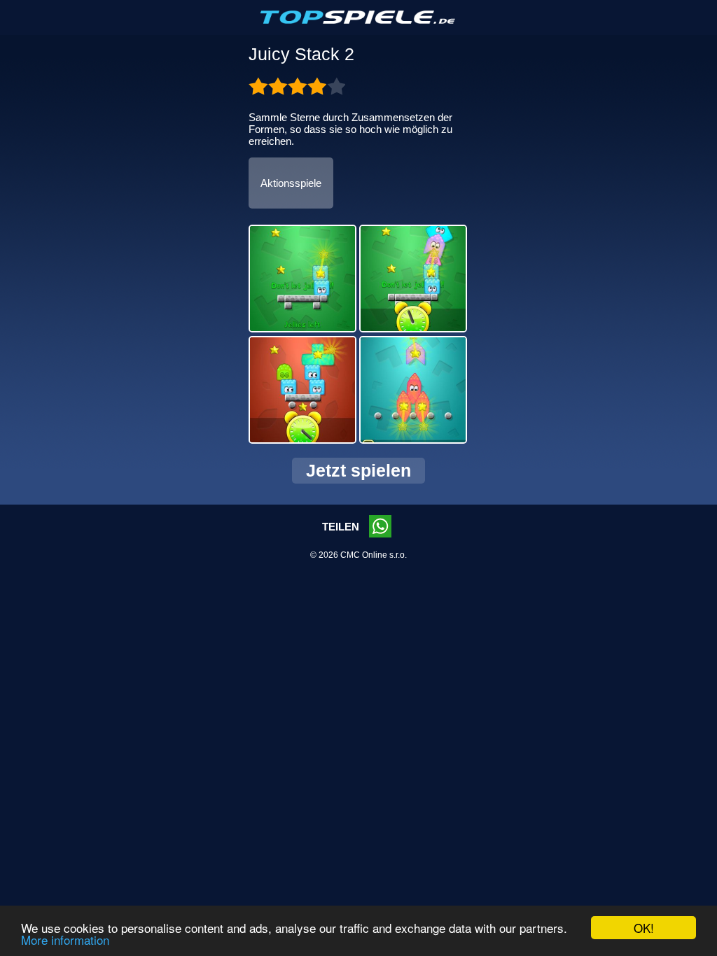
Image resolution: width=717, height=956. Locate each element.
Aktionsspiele (290, 183)
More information (65, 939)
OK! (644, 927)
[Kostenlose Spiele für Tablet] (358, 21)
